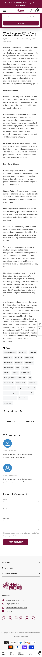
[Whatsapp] (21, 411)
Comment (6, 518)
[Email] (16, 411)
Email (5, 509)
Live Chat (9, 611)
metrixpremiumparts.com (18, 336)
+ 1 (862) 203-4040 (12, 604)
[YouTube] (27, 618)
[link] (12, 653)
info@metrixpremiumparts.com (16, 607)
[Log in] (31, 10)
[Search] (9, 11)
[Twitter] (8, 411)
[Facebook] (4, 411)
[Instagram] (10, 618)
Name (5, 499)
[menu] (4, 10)
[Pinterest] (12, 411)
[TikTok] (21, 618)
